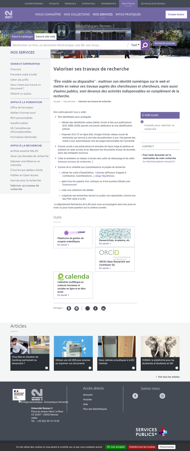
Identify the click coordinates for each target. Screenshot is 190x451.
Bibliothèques (128, 4)
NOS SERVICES (22, 52)
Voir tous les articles (169, 376)
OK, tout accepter (116, 447)
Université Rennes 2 (34, 4)
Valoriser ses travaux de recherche (24, 187)
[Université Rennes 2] (37, 394)
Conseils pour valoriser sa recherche (159, 127)
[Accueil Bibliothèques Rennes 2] (8, 14)
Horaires (87, 399)
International (88, 4)
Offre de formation (21, 107)
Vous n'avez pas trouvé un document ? (25, 86)
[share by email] (76, 308)
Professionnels (108, 4)
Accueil (56, 101)
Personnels (70, 4)
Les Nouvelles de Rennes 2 (153, 4)
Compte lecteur (176, 14)
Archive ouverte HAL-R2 (24, 150)
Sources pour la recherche (25, 180)
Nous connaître (48, 14)
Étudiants (54, 4)
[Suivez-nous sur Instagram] (164, 394)
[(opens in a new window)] (73, 232)
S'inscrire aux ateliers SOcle (26, 169)
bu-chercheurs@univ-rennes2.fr (159, 161)
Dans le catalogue (22, 36)
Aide (85, 404)
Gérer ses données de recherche (29, 155)
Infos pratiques (128, 14)
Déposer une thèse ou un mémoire (25, 163)
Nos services (103, 14)
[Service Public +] (151, 432)
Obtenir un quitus (20, 93)
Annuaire (87, 394)
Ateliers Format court (23, 112)
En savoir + (63, 244)
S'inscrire (15, 69)
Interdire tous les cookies (142, 447)
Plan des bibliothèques (95, 409)
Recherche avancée (165, 43)
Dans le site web (45, 36)
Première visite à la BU (23, 74)
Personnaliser (167, 447)
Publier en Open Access (24, 175)
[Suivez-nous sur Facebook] (136, 394)
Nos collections (77, 14)
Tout (134, 45)
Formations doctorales (23, 136)
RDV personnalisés (21, 117)
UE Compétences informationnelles (20, 129)
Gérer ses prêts (19, 79)
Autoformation (19, 122)
